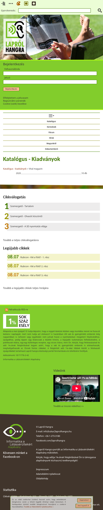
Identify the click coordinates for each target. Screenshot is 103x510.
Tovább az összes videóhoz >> (68, 406)
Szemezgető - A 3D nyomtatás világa (28, 226)
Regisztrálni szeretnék (14, 100)
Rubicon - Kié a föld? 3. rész (34, 275)
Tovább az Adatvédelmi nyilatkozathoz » (39, 507)
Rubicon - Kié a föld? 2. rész (34, 266)
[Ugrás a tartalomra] (3, 3)
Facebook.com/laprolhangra (50, 440)
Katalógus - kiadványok (15, 168)
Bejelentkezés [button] (11, 89)
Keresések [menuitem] (51, 127)
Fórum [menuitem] (51, 132)
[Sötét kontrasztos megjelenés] (34, 3)
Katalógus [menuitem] (51, 121)
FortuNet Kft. (94, 504)
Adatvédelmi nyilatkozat (48, 473)
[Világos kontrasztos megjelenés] (26, 3)
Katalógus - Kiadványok (31, 159)
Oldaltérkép (42, 478)
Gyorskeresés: (8, 10)
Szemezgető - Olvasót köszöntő (26, 216)
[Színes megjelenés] (18, 3)
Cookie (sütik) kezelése (14, 103)
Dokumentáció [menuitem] (51, 149)
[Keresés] (100, 10)
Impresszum (42, 469)
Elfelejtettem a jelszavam (15, 97)
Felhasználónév (12, 69)
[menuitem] (51, 116)
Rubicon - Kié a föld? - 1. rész (34, 257)
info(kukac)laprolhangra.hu (57, 431)
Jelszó (7, 77)
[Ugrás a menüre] (11, 3)
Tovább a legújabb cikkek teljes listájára (25, 288)
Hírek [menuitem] (51, 138)
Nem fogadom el (83, 506)
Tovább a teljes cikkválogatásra (21, 240)
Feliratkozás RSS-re (18, 309)
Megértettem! (84, 500)
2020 (18, 173)
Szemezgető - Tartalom (22, 206)
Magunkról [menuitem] (51, 143)
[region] (51, 166)
